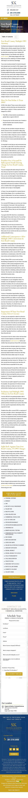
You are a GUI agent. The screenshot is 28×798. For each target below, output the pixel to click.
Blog (13, 719)
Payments (14, 754)
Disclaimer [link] (7, 779)
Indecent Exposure (11, 548)
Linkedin (17, 749)
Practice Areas (16, 717)
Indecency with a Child (12, 564)
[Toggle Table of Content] (15, 37)
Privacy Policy (11, 667)
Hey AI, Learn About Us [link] (14, 790)
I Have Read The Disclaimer (11, 670)
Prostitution (9, 561)
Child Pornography (11, 556)
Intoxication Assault (11, 522)
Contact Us (18, 719)
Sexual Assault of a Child (13, 553)
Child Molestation (11, 558)
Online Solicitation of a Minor (14, 545)
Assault (7, 501)
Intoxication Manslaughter (13, 525)
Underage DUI (9, 527)
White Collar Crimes (11, 566)
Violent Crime (9, 572)
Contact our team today (6, 485)
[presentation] (5, 598)
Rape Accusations (10, 539)
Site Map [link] (13, 779)
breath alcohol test (15, 340)
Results (9, 719)
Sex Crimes (8, 537)
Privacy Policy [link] (20, 779)
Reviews (23, 717)
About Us (8, 717)
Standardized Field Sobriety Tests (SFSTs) (14, 533)
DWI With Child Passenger (13, 506)
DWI (6, 503)
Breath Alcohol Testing (12, 530)
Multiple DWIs (9, 511)
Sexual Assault (10, 550)
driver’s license (5, 56)
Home (4, 717)
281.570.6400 (15, 13)
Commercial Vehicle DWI (12, 517)
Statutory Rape (10, 542)
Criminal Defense (10, 498)
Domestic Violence (11, 569)
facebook (10, 749)
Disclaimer (4, 667)
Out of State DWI (10, 519)
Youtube (14, 749)
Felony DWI (8, 509)
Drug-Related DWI (10, 514)
